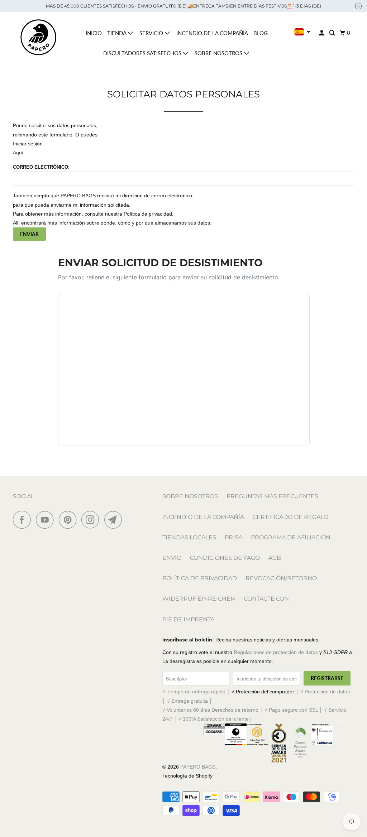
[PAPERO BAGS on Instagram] (92, 520)
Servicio (152, 33)
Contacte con (266, 598)
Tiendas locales (189, 537)
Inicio (94, 33)
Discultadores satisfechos (143, 53)
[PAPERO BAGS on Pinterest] (69, 520)
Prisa (233, 537)
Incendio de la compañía (212, 33)
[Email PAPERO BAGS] (115, 520)
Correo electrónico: (41, 167)
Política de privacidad (199, 578)
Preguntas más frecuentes (272, 496)
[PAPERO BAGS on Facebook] (23, 520)
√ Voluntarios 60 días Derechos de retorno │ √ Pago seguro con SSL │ (243, 710)
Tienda (117, 33)
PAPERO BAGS (197, 767)
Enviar (29, 234)
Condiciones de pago (225, 557)
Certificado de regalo (290, 517)
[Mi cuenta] (322, 33)
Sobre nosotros (219, 53)
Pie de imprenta (188, 619)
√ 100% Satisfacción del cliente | (215, 719)
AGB (274, 557)
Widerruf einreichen (198, 598)
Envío (171, 557)
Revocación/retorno (281, 578)
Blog (260, 33)
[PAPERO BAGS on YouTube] (46, 520)
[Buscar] (332, 33)
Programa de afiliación (290, 537)
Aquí (18, 152)
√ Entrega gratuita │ (190, 701)
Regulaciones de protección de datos (276, 652)
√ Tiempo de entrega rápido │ (197, 691)
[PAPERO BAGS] (38, 37)
